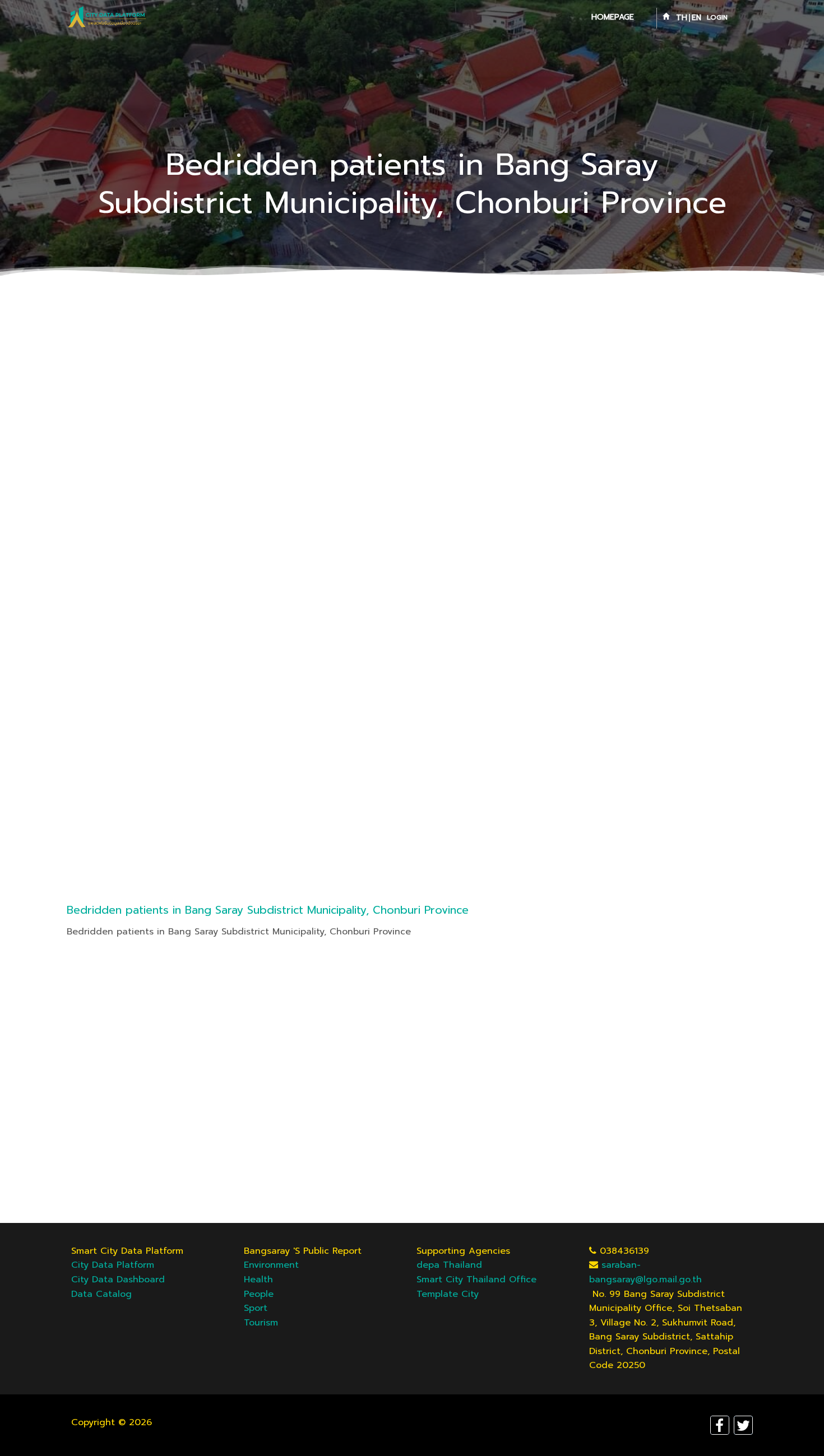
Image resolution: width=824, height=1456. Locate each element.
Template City (447, 1294)
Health (258, 1279)
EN (696, 18)
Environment (271, 1265)
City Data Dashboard (118, 1279)
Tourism (261, 1322)
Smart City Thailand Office (476, 1279)
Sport (255, 1308)
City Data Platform (112, 1265)
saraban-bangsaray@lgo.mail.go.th (645, 1272)
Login (717, 17)
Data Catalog (101, 1294)
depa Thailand (449, 1265)
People (259, 1294)
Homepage (612, 17)
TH (681, 18)
